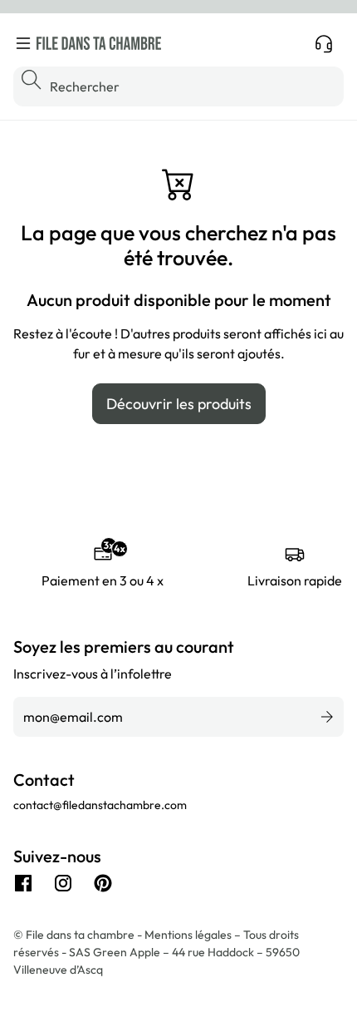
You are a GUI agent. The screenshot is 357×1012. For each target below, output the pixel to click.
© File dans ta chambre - (78, 934)
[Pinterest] (103, 883)
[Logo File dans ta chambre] (99, 43)
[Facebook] (23, 883)
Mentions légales (189, 934)
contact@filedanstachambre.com (100, 804)
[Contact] (324, 43)
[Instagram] (63, 883)
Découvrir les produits (179, 403)
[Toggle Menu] (23, 43)
